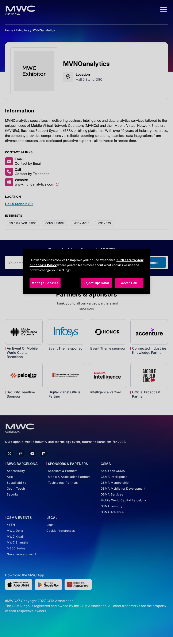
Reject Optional (96, 283)
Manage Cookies (45, 283)
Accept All (129, 283)
